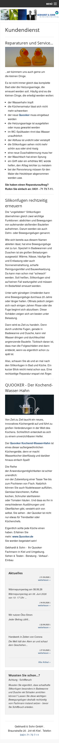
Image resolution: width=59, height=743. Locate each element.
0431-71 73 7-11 (29, 735)
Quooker (24, 115)
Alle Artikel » (44, 662)
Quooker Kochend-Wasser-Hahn (30, 443)
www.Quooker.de (22, 536)
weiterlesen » (44, 579)
